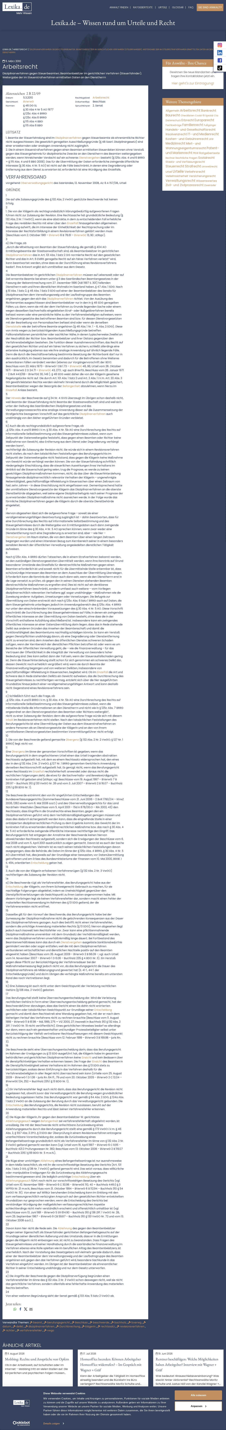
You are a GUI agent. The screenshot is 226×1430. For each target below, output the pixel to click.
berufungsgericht (58, 1322)
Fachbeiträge (174, 125)
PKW (196, 153)
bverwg (136, 1322)
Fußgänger (210, 125)
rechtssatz (107, 1326)
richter (10, 1330)
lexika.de (6, 49)
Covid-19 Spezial (204, 115)
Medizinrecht (175, 143)
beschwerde (101, 1322)
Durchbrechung (70, 1326)
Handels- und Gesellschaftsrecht (191, 129)
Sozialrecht (206, 158)
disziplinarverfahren (41, 1326)
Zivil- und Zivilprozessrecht (184, 185)
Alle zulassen (198, 1395)
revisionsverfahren (132, 1326)
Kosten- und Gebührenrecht (187, 139)
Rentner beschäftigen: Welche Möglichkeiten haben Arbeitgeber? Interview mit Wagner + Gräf (187, 1364)
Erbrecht (187, 120)
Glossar (177, 7)
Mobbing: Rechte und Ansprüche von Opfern (37, 1359)
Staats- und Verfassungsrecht (185, 162)
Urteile (162, 7)
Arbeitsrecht (20, 49)
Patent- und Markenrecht (192, 150)
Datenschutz (173, 120)
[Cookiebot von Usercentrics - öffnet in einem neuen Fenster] (21, 1423)
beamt (37, 1322)
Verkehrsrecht (194, 172)
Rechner (170, 158)
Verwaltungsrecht (180, 180)
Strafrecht (193, 166)
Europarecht (204, 120)
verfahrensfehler (31, 1330)
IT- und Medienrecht (203, 134)
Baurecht (173, 115)
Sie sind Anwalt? (210, 7)
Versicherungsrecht (202, 176)
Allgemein (172, 111)
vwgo (50, 1330)
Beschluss (81, 1322)
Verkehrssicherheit (177, 176)
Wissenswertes (206, 181)
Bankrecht (208, 110)
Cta (216, 115)
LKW (211, 139)
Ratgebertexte (143, 7)
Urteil (169, 171)
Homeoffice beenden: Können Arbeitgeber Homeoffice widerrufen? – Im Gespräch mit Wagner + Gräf (110, 1364)
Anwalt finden (119, 7)
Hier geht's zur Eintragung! (193, 83)
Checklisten (187, 115)
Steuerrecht (175, 166)
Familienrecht (192, 125)
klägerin (90, 1326)
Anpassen (196, 1406)
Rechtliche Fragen (187, 158)
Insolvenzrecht (176, 134)
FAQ (190, 7)
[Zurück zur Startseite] (17, 8)
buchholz (120, 1322)
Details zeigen (51, 1423)
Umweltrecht (210, 166)
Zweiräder (210, 185)
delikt (20, 1326)
